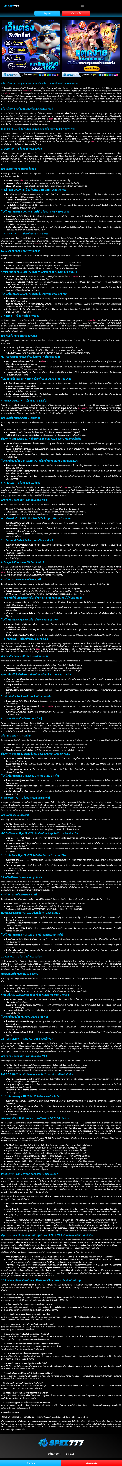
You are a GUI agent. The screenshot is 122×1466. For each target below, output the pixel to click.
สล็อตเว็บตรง (28, 91)
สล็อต (7, 93)
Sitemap (70, 1454)
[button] (82, 6)
